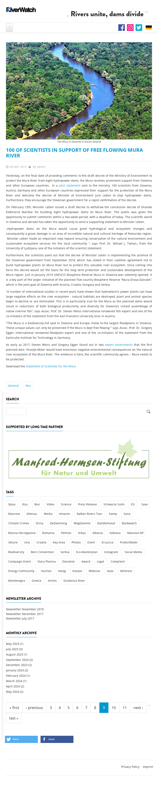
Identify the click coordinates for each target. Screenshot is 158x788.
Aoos (110, 571)
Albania (97, 533)
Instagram (111, 552)
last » (13, 718)
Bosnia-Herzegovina (22, 533)
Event (91, 542)
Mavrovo (14, 514)
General (13, 386)
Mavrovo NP (135, 533)
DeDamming (58, 523)
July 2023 (12, 649)
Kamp (113, 514)
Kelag (62, 571)
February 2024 (16, 676)
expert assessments (119, 345)
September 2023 (17, 660)
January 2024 (15, 670)
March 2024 (14, 681)
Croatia (41, 542)
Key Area (59, 542)
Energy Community (21, 571)
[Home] (21, 9)
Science (66, 504)
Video (50, 504)
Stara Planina (46, 561)
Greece (36, 581)
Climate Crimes (18, 523)
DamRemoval (106, 523)
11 (125, 707)
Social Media (133, 552)
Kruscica (107, 542)
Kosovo (77, 571)
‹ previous (34, 707)
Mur (28, 386)
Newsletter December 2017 (24, 614)
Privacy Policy (130, 767)
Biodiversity (16, 552)
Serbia (64, 552)
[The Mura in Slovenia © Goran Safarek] (79, 90)
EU (133, 504)
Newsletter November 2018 (25, 609)
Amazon (64, 514)
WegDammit (82, 523)
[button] (21, 739)
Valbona (115, 533)
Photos (76, 542)
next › (138, 707)
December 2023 (17, 665)
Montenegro (16, 581)
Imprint (148, 767)
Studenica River (74, 581)
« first (14, 707)
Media (48, 514)
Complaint (118, 561)
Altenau (32, 514)
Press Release (87, 504)
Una (27, 542)
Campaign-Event (19, 561)
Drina (39, 523)
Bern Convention (42, 552)
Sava (144, 504)
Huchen (46, 571)
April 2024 (13, 686)
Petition (66, 533)
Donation (68, 561)
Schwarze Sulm (113, 504)
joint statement (69, 185)
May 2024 (12, 692)
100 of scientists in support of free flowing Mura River (74, 152)
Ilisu (25, 504)
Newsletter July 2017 (20, 618)
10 (114, 707)
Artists (52, 581)
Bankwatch (129, 523)
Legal (100, 561)
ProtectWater (129, 542)
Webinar (94, 571)
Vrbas (82, 533)
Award (85, 561)
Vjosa (11, 504)
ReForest (126, 571)
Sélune (13, 542)
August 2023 (14, 654)
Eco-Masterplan (87, 552)
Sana (127, 514)
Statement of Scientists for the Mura (51, 366)
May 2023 (12, 644)
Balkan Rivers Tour (89, 514)
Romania (48, 533)
